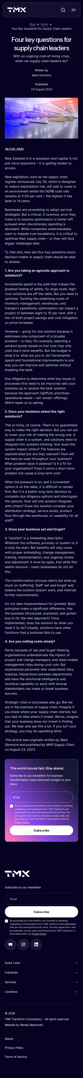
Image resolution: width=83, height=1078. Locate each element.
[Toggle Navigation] (74, 10)
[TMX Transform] (25, 11)
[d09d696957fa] (10, 944)
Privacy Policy (22, 822)
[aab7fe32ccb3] (23, 944)
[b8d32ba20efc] (36, 944)
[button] (41, 963)
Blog (32, 24)
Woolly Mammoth (31, 1025)
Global (9, 1038)
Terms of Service (16, 1056)
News (44, 24)
